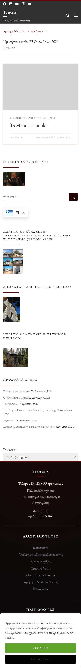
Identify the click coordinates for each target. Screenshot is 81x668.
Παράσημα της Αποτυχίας (16, 391)
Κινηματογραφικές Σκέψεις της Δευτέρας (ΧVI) (27, 426)
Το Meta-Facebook (27, 125)
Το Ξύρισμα (9, 404)
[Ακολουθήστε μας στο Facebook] (4, 4)
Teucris (18, 137)
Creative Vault (41, 568)
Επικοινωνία (40, 588)
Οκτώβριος (35, 31)
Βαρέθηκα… (9, 420)
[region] (40, 640)
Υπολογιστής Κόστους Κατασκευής (41, 554)
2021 (24, 31)
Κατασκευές (40, 547)
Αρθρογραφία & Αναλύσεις (41, 582)
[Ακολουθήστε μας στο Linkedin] (10, 4)
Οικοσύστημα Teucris (40, 575)
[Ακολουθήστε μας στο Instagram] (23, 4)
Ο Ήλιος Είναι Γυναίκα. (15, 397)
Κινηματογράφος (40, 561)
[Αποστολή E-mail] (29, 4)
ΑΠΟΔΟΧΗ (40, 648)
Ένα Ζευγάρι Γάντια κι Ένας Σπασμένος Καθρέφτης (29, 410)
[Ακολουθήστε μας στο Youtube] (17, 4)
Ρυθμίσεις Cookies (41, 659)
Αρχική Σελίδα (11, 31)
